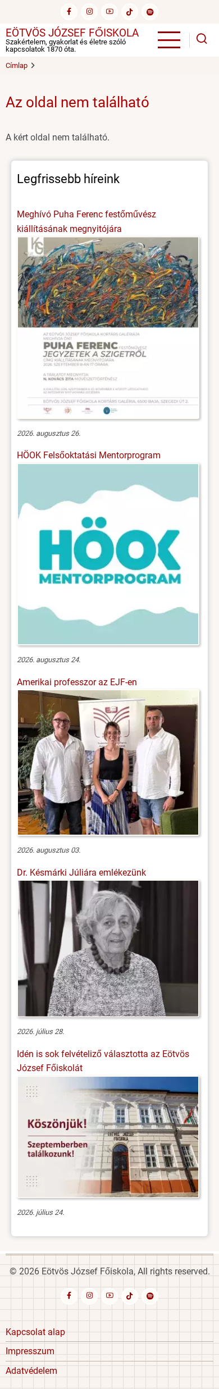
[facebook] (69, 11)
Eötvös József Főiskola (72, 32)
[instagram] (89, 11)
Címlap (17, 65)
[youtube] (109, 11)
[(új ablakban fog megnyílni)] (129, 11)
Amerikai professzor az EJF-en (77, 682)
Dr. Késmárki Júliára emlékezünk (81, 872)
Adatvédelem (31, 1370)
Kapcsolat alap (35, 1332)
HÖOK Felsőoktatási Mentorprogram (89, 455)
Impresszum (30, 1351)
